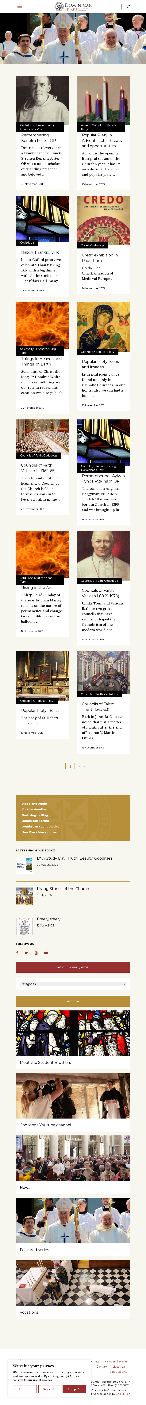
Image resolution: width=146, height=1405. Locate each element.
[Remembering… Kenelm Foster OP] (42, 100)
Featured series (34, 1250)
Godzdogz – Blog (35, 815)
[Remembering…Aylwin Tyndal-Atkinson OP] (103, 442)
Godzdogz (27, 125)
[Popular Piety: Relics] (42, 676)
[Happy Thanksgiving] (42, 219)
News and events (116, 1361)
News (25, 1187)
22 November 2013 (93, 405)
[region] (49, 1378)
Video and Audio (34, 803)
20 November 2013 (32, 508)
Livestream (120, 1366)
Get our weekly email (73, 967)
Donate (102, 1366)
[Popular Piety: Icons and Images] (103, 327)
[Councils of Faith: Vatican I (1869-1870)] (103, 556)
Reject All (49, 1389)
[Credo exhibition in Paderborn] (103, 220)
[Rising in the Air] (42, 554)
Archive (73, 1001)
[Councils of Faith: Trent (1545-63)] (103, 672)
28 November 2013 (32, 290)
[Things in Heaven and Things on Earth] (42, 325)
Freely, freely (48, 919)
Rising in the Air (36, 587)
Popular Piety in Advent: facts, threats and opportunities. (102, 140)
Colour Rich (123, 1393)
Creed (85, 245)
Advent (86, 125)
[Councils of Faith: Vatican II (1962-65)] (42, 437)
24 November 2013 (93, 288)
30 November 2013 (32, 183)
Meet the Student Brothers (45, 1062)
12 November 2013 (93, 747)
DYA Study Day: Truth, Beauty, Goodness (75, 858)
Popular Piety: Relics (40, 710)
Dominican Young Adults (40, 826)
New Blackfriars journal (39, 832)
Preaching (92, 1361)
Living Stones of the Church (63, 888)
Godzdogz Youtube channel (45, 1125)
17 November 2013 (32, 631)
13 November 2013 (32, 732)
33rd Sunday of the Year (36, 578)
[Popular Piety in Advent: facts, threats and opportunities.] (103, 100)
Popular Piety (105, 352)
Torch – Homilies (34, 809)
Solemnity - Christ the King (38, 349)
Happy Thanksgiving (40, 252)
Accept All (74, 1389)
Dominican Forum (35, 821)
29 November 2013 (93, 184)
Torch (23, 352)
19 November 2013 (93, 519)
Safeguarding (119, 1371)
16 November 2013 (93, 639)
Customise (24, 1389)
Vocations (29, 1312)
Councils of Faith (31, 455)
